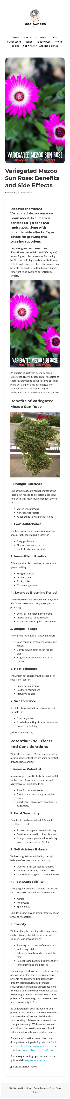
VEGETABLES (44, 42)
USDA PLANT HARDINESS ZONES (40, 46)
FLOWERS (40, 38)
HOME (16, 38)
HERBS (29, 42)
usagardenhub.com (35, 1060)
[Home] (35, 17)
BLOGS (15, 46)
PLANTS (27, 38)
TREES (53, 38)
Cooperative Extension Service (38, 1049)
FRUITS (59, 42)
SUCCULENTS (14, 42)
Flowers (29, 192)
